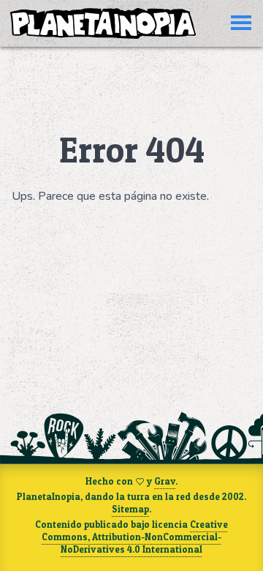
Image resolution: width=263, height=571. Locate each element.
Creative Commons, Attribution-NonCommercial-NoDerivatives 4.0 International (135, 536)
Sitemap (130, 509)
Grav (164, 481)
